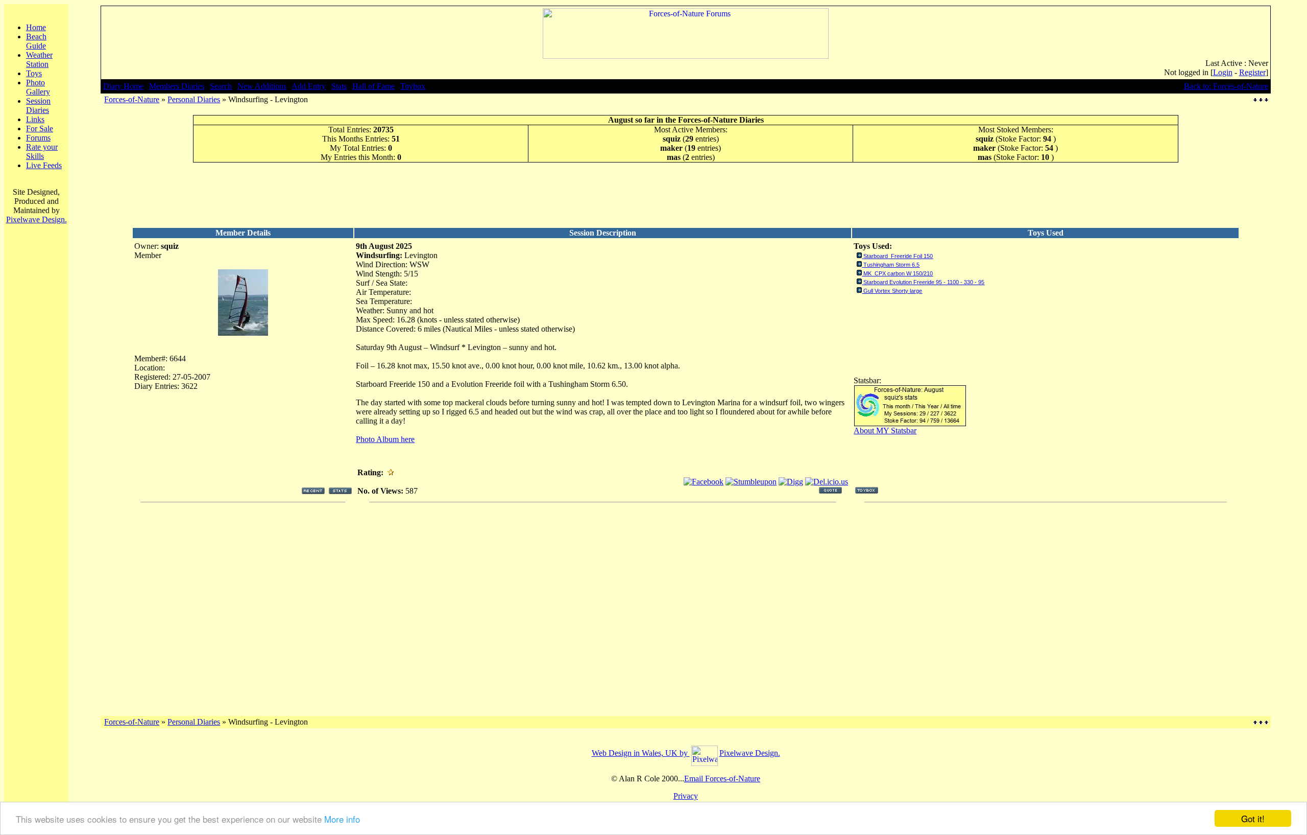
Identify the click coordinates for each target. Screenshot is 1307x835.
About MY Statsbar (885, 430)
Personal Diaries (193, 99)
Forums (38, 137)
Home (36, 27)
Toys (34, 73)
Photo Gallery (38, 87)
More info (342, 819)
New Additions (261, 86)
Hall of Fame (373, 86)
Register (1252, 72)
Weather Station (39, 59)
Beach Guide (36, 41)
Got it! (1253, 818)
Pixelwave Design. (36, 219)
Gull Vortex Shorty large (892, 291)
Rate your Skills (42, 151)
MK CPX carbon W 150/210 (898, 273)
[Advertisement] (686, 195)
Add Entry (309, 86)
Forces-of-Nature (131, 99)
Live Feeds (44, 165)
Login (1222, 72)
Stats (339, 86)
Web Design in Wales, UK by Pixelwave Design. (686, 753)
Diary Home (123, 86)
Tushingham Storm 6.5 (891, 265)
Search (221, 86)
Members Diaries (176, 86)
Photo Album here (385, 439)
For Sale (39, 128)
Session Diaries (38, 105)
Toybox (412, 86)
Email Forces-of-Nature (722, 778)
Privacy (685, 796)
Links (35, 119)
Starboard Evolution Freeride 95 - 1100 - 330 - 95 (923, 282)
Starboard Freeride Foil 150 (898, 256)
